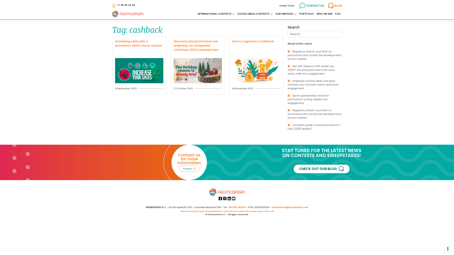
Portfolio (306, 14)
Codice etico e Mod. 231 (261, 211)
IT (119, 5)
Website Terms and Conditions (230, 211)
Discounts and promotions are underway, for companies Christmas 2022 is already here (196, 45)
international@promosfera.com (290, 207)
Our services (284, 14)
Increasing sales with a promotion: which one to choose (138, 43)
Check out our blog (318, 168)
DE (133, 5)
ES (129, 5)
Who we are (324, 14)
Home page (286, 5)
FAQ (337, 14)
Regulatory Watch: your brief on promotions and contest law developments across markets (315, 55)
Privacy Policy (187, 211)
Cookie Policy (204, 211)
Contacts (188, 168)
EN (122, 5)
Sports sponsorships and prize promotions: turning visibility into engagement (308, 99)
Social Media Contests (253, 14)
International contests (214, 14)
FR (126, 5)
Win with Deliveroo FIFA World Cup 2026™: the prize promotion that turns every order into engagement (311, 69)
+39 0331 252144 (237, 207)
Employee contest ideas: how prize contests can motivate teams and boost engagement (313, 84)
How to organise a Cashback (253, 41)
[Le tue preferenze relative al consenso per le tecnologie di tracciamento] (447, 248)
